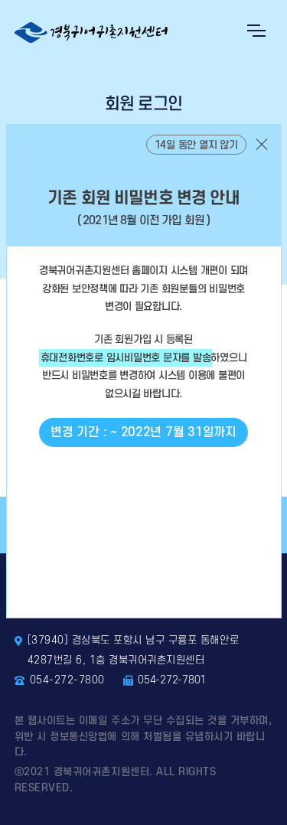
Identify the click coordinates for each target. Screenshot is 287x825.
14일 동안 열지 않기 (196, 145)
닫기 (261, 144)
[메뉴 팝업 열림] (256, 30)
